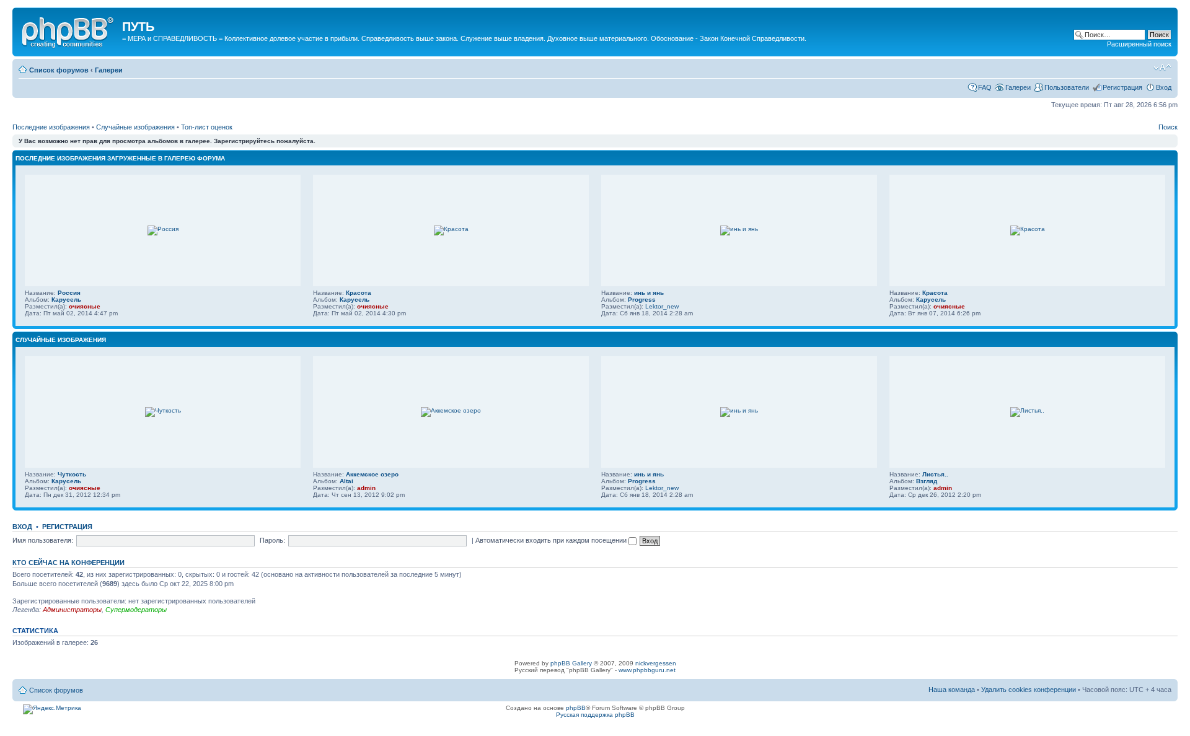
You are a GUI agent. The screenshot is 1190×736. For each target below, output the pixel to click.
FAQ (985, 87)
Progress (642, 299)
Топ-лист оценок (206, 127)
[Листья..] (1027, 410)
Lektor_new (662, 306)
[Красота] (451, 229)
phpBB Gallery (571, 663)
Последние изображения (51, 127)
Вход (1163, 87)
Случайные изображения (135, 127)
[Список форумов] (68, 30)
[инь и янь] (739, 229)
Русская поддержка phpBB (595, 714)
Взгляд (926, 481)
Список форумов (59, 70)
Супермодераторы (136, 609)
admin (366, 487)
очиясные (84, 306)
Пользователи (1066, 87)
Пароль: (272, 540)
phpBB (576, 707)
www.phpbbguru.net (647, 670)
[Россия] (163, 229)
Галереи (109, 70)
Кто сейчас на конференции (68, 562)
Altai (346, 481)
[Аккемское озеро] (451, 410)
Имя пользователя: (42, 540)
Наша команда (951, 689)
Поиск (1168, 127)
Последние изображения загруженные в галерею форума (120, 158)
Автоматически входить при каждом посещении (551, 540)
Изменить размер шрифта (1162, 67)
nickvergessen (655, 663)
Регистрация (1122, 87)
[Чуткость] (163, 410)
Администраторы (72, 609)
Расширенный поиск (1139, 44)
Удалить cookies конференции (1029, 689)
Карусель (66, 299)
